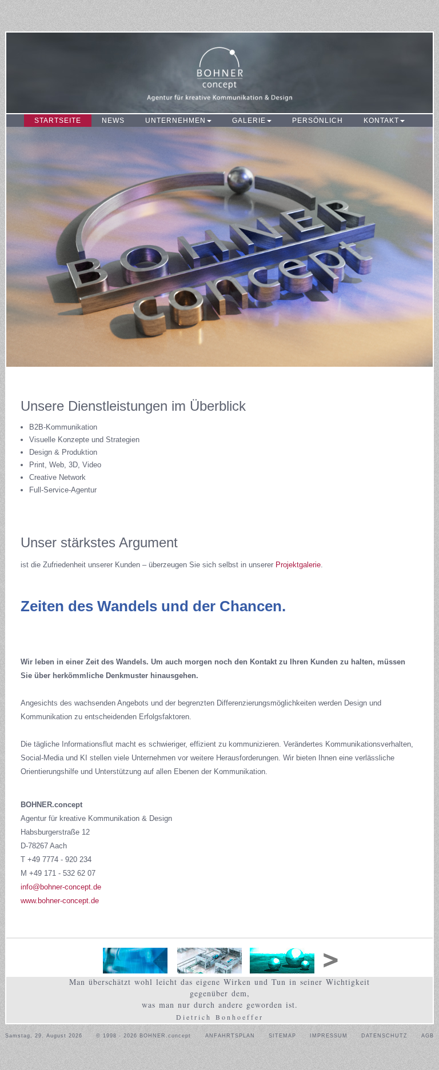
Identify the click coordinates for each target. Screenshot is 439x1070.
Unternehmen (175, 121)
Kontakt (381, 121)
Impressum (329, 1036)
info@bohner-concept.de (61, 887)
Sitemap (282, 1036)
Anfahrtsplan (230, 1036)
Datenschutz (384, 1036)
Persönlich (317, 121)
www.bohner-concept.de (60, 900)
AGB (427, 1036)
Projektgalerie (298, 564)
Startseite (57, 121)
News (113, 121)
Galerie (249, 121)
